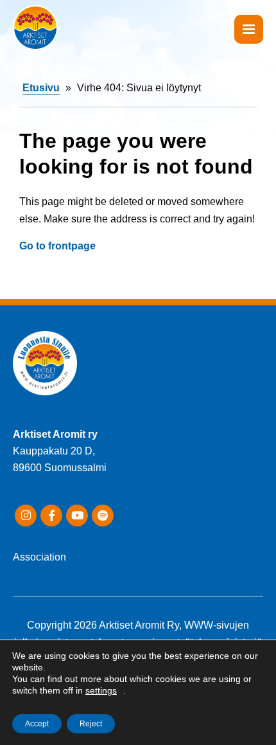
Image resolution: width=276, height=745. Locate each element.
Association (39, 557)
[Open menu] (248, 29)
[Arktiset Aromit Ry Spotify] (103, 515)
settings (101, 690)
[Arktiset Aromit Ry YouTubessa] (77, 515)
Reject (91, 723)
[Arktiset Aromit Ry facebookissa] (51, 515)
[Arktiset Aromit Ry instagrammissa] (26, 515)
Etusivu (41, 87)
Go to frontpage (57, 245)
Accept (37, 723)
